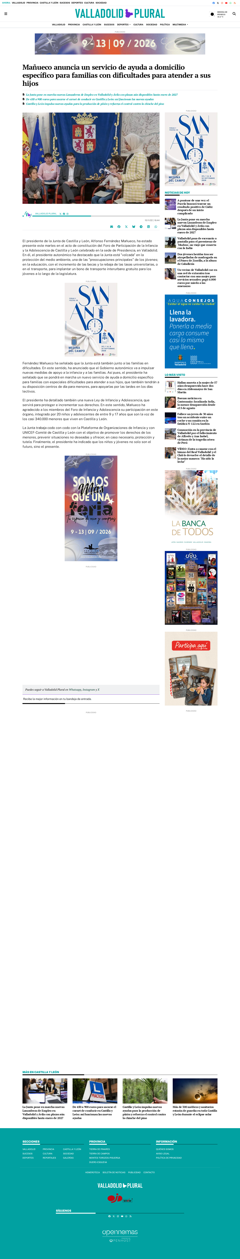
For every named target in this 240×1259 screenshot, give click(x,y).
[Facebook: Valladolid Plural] (64, 213)
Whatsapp (75, 689)
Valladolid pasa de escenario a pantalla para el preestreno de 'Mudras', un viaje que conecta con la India (196, 243)
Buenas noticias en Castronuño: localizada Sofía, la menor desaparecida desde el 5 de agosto (196, 403)
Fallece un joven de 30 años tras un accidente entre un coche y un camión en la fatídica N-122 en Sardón (195, 419)
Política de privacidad (169, 1158)
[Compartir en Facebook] (119, 226)
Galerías (68, 1158)
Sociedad (101, 3)
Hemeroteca (92, 1172)
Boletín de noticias (114, 1172)
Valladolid (18, 3)
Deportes (77, 3)
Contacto (149, 1172)
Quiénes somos (165, 1149)
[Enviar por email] (111, 226)
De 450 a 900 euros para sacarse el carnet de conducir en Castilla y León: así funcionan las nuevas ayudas (90, 99)
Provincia (32, 3)
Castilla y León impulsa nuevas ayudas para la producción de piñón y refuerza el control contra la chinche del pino (95, 104)
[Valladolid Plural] (120, 14)
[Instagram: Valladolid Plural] (67, 213)
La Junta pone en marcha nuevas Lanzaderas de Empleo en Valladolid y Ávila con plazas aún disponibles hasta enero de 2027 (102, 95)
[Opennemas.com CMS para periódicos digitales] (120, 1236)
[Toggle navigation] (6, 14)
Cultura (89, 3)
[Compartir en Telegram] (141, 226)
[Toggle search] (234, 14)
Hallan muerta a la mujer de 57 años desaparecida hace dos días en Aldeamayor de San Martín (197, 387)
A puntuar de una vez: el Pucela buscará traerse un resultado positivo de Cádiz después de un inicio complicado (194, 206)
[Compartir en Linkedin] (148, 226)
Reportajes (49, 1158)
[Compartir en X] (126, 226)
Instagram (89, 689)
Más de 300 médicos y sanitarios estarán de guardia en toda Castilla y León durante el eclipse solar (195, 1110)
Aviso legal (163, 1153)
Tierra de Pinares (99, 1149)
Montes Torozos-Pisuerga (104, 1158)
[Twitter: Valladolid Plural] (60, 213)
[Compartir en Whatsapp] (156, 226)
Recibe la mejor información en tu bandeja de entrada (57, 699)
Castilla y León (49, 3)
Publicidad (134, 1172)
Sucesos (65, 3)
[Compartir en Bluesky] (133, 226)
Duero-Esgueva (98, 1162)
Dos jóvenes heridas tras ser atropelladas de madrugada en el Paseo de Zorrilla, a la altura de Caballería (197, 259)
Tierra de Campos (99, 1153)
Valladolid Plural (46, 213)
